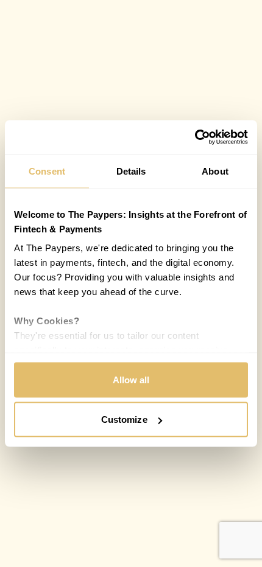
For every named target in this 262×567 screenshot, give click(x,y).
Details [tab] (131, 170)
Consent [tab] (47, 170)
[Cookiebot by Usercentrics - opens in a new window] (194, 137)
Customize (124, 419)
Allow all (131, 379)
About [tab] (215, 170)
